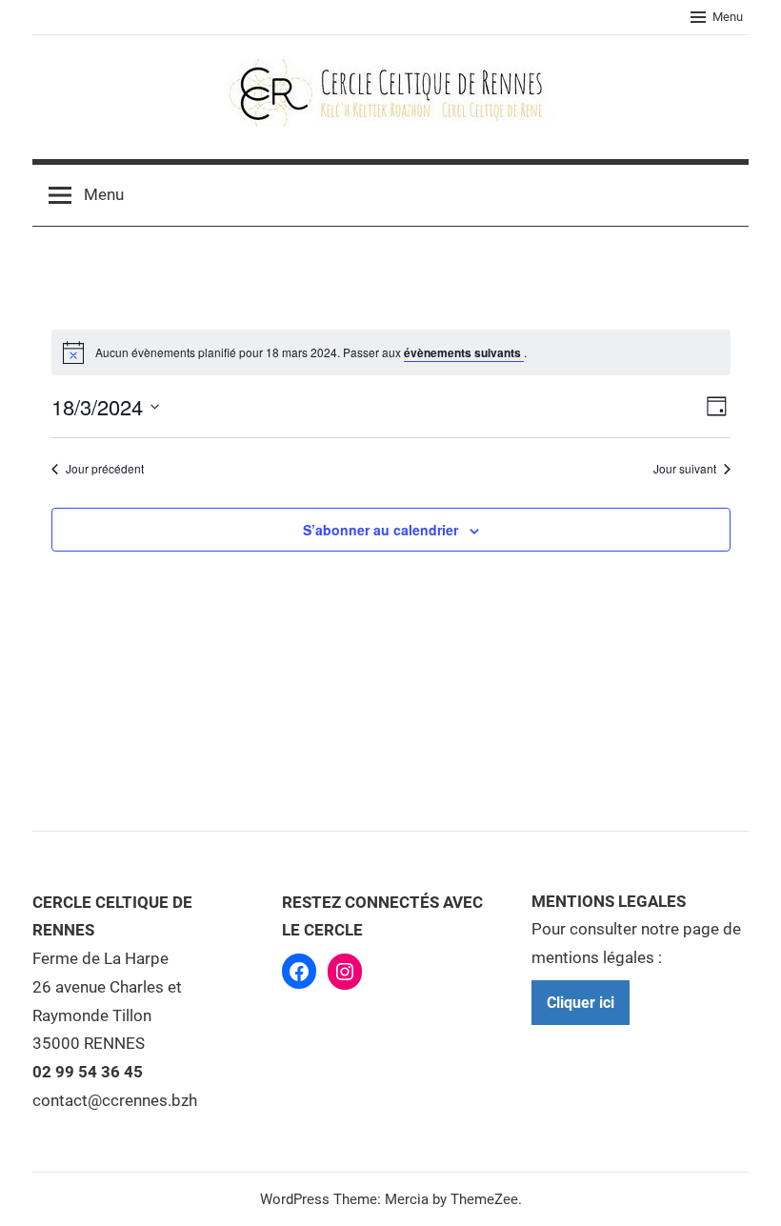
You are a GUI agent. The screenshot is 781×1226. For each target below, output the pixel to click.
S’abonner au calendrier (380, 529)
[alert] (311, 353)
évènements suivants (464, 352)
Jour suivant (684, 468)
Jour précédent (105, 468)
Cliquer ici (580, 1003)
